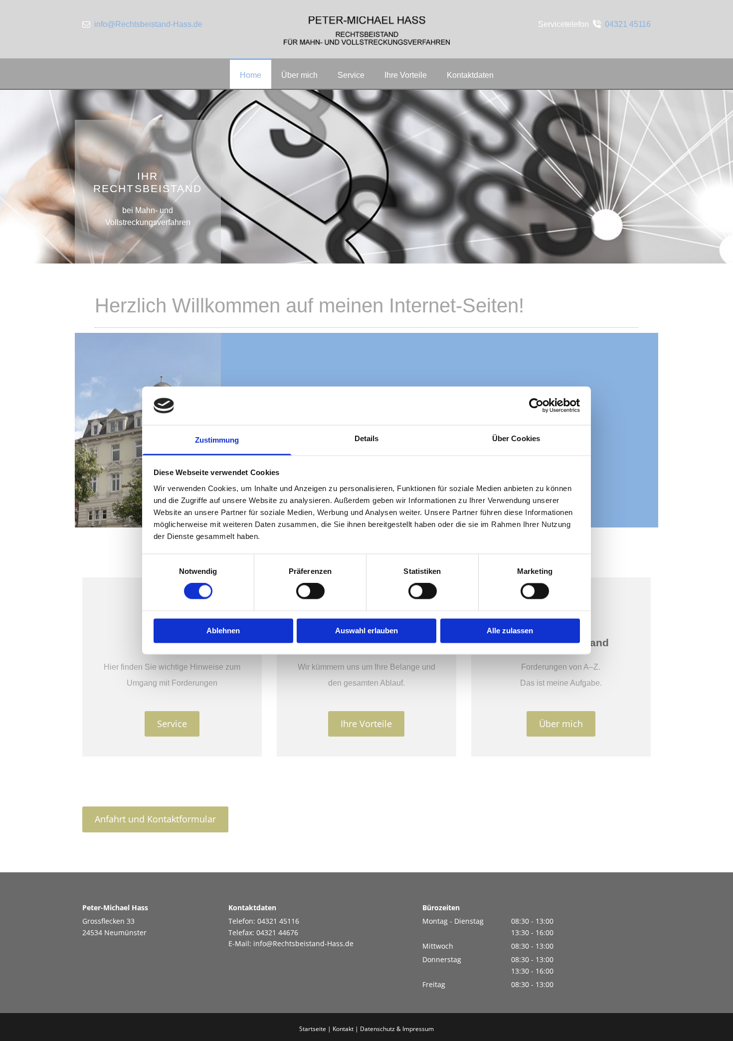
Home (250, 75)
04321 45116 (628, 24)
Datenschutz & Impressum (397, 1029)
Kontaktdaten (470, 75)
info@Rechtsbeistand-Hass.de (148, 24)
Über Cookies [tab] (516, 438)
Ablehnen (223, 630)
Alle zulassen (510, 630)
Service (351, 75)
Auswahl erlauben (366, 630)
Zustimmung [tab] (217, 440)
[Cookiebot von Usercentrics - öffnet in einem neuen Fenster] (536, 405)
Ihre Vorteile (405, 75)
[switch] (310, 591)
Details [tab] (367, 438)
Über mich (299, 75)
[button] (172, 724)
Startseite (312, 1029)
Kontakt (343, 1029)
